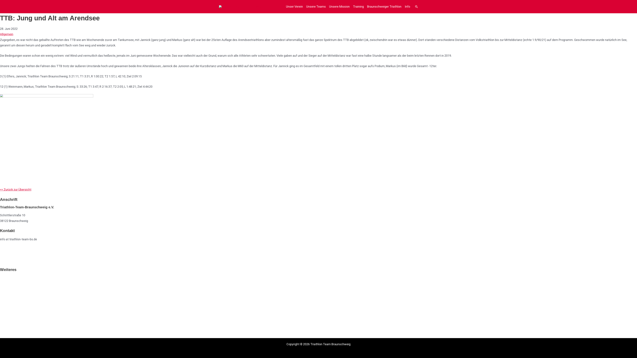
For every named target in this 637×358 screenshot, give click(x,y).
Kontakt (5, 300)
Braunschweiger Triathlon (384, 6)
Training (358, 6)
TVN (3, 284)
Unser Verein (294, 6)
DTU (3, 278)
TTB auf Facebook (12, 249)
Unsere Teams (316, 6)
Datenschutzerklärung (15, 295)
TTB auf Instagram (13, 260)
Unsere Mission (339, 6)
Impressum (7, 289)
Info (407, 6)
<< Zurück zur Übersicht (15, 189)
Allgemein (6, 34)
